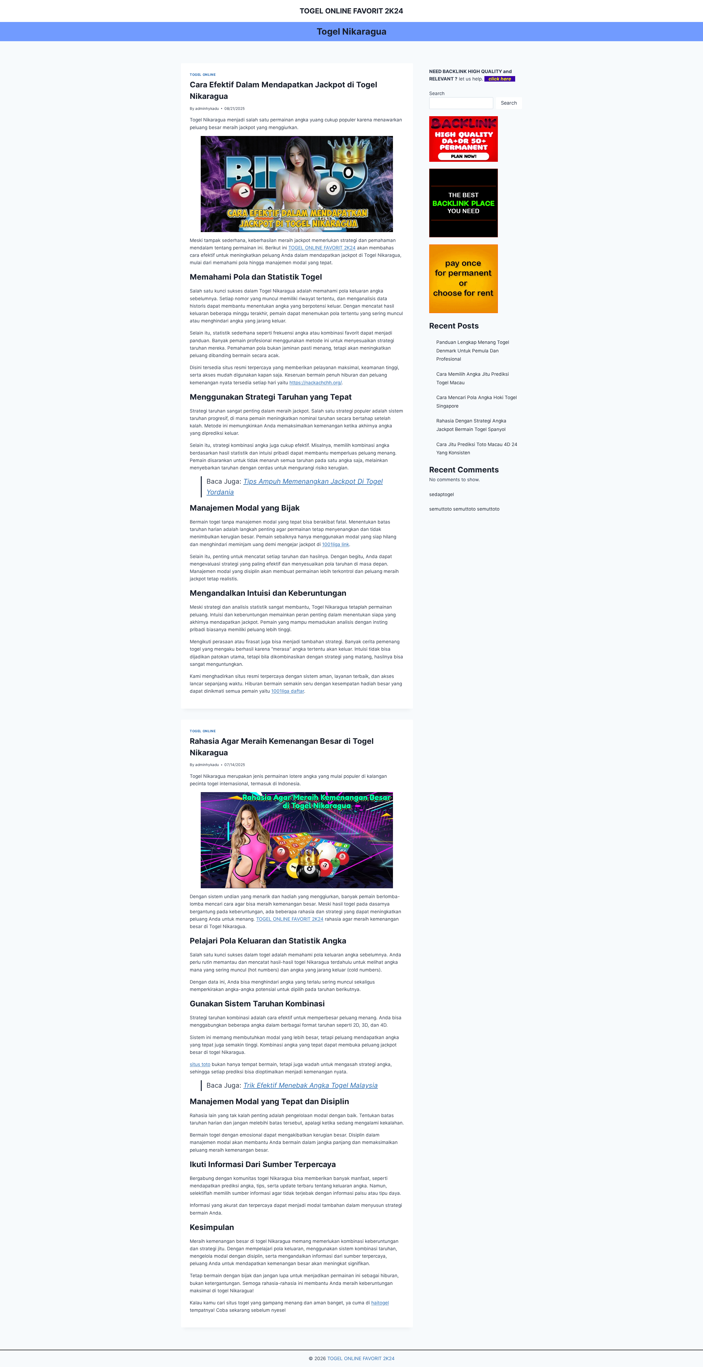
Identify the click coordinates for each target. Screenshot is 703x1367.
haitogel (380, 1302)
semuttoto (440, 509)
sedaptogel (441, 494)
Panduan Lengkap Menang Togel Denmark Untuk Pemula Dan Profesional (472, 350)
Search (437, 93)
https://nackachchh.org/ (315, 382)
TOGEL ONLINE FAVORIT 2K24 (361, 1358)
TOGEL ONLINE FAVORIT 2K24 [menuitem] (322, 247)
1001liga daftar (287, 691)
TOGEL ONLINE (203, 75)
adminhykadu (207, 108)
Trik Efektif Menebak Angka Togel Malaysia (310, 1085)
